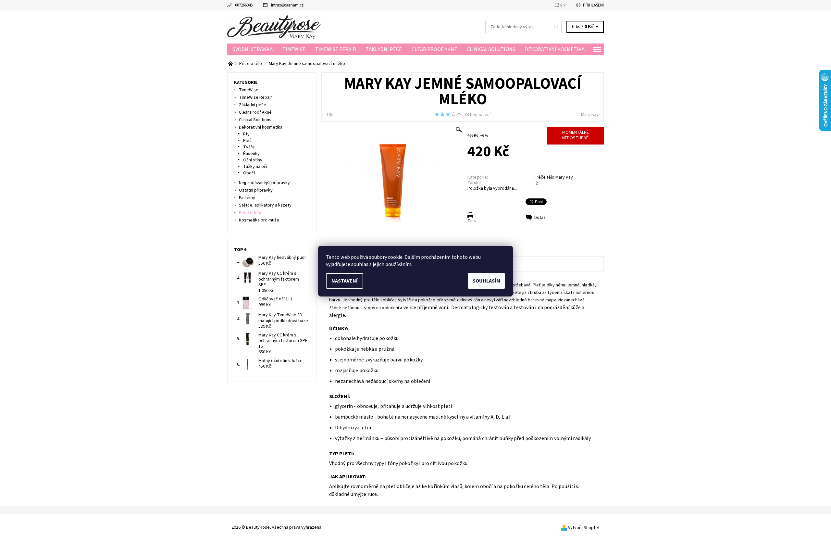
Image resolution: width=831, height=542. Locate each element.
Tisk (471, 221)
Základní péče (384, 49)
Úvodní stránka (252, 49)
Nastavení (344, 280)
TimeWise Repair (335, 49)
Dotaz (540, 217)
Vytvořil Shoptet (584, 527)
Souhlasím (486, 280)
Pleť (247, 140)
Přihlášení (593, 5)
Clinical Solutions (491, 49)
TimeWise (293, 49)
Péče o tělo (250, 212)
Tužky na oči (255, 166)
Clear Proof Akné (434, 49)
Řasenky (251, 153)
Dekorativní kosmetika (555, 49)
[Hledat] (556, 27)
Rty (246, 134)
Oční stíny (252, 160)
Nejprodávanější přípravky (264, 183)
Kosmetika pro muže (259, 220)
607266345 (244, 5)
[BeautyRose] (274, 26)
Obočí (249, 173)
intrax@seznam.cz (287, 5)
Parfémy (247, 198)
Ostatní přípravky (256, 190)
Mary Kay (590, 114)
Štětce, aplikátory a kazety (265, 205)
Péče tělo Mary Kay (554, 177)
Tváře (249, 147)
